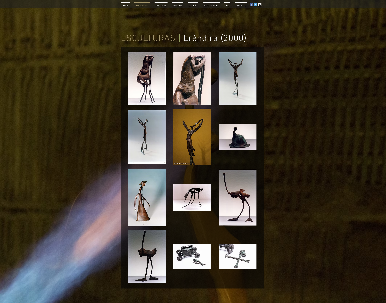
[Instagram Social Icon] (259, 4)
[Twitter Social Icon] (255, 4)
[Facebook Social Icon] (251, 4)
